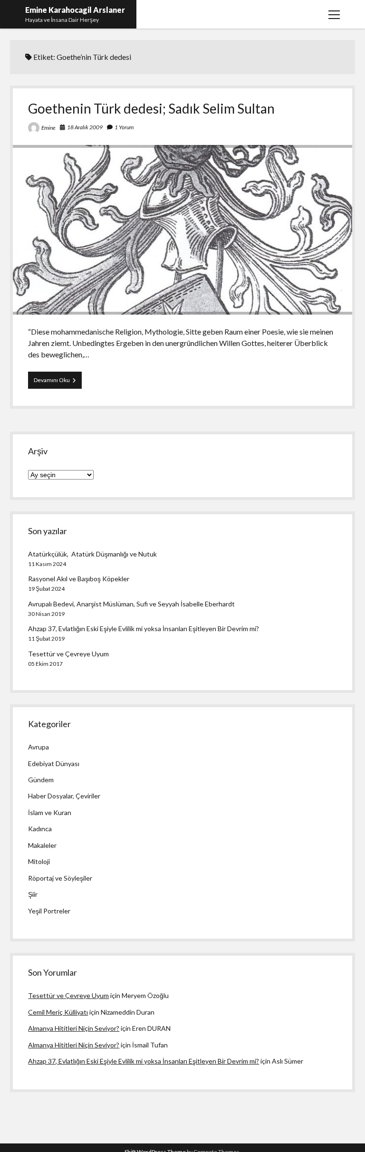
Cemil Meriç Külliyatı (58, 1012)
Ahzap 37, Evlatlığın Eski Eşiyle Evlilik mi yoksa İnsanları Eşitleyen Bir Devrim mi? (143, 628)
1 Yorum (124, 127)
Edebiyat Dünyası (53, 763)
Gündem (41, 780)
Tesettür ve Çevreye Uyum (68, 654)
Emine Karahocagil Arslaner (75, 9)
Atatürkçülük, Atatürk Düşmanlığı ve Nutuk (92, 554)
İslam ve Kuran (49, 812)
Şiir (33, 894)
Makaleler (42, 845)
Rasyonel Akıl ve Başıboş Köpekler (78, 579)
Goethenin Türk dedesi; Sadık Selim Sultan (151, 108)
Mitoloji (39, 861)
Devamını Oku (58, 382)
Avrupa (38, 747)
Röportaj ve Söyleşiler (60, 878)
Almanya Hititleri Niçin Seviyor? (73, 1028)
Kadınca (40, 829)
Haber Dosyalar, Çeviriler (64, 796)
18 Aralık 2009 (85, 127)
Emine (48, 127)
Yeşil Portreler (49, 911)
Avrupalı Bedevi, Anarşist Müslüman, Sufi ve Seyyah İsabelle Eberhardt (131, 604)
